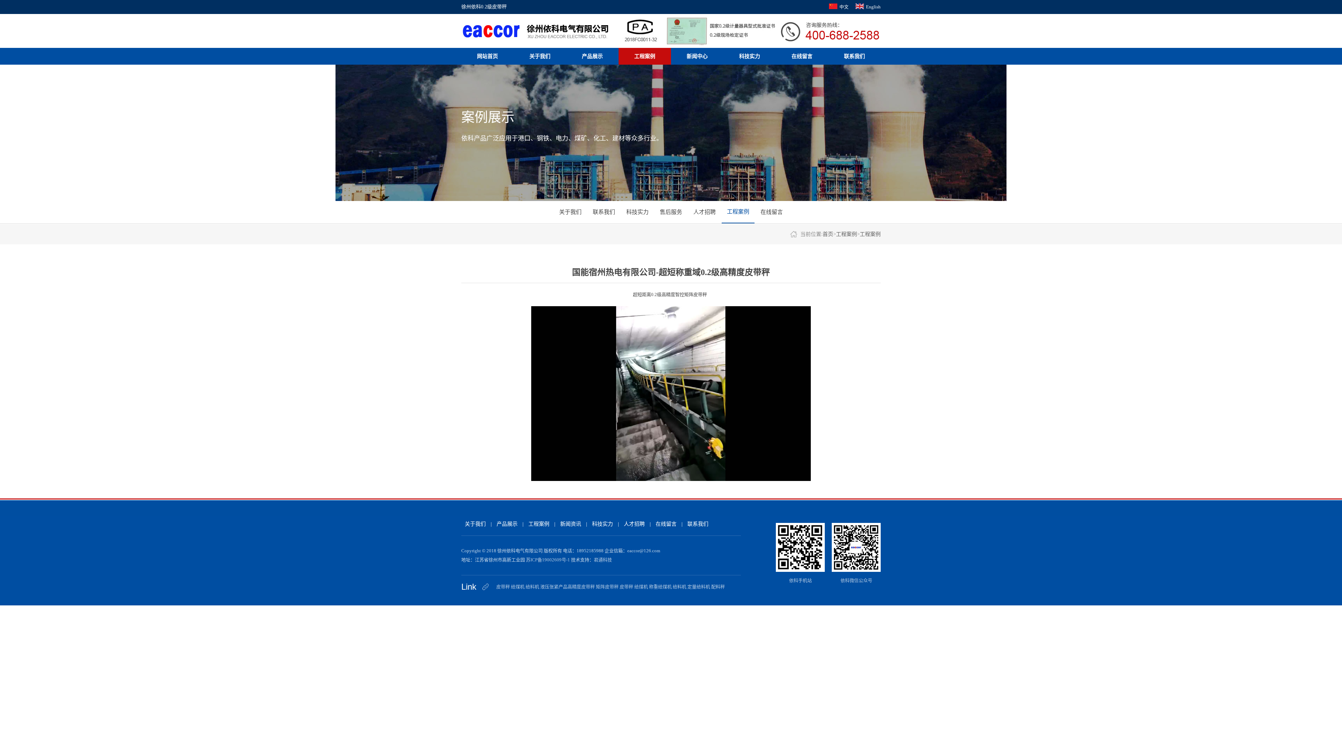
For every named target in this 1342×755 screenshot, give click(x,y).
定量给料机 (698, 586)
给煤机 (518, 586)
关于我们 (539, 56)
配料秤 (718, 586)
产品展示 (592, 56)
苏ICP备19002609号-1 (548, 559)
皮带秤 (503, 586)
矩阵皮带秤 (607, 586)
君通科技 (603, 559)
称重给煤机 (660, 586)
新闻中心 (697, 56)
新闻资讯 (570, 524)
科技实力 (749, 56)
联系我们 (854, 56)
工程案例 (644, 56)
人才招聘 (704, 212)
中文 (844, 6)
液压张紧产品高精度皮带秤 (567, 586)
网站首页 (487, 56)
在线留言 (802, 56)
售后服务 (671, 212)
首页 (828, 234)
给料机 (532, 586)
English (873, 6)
